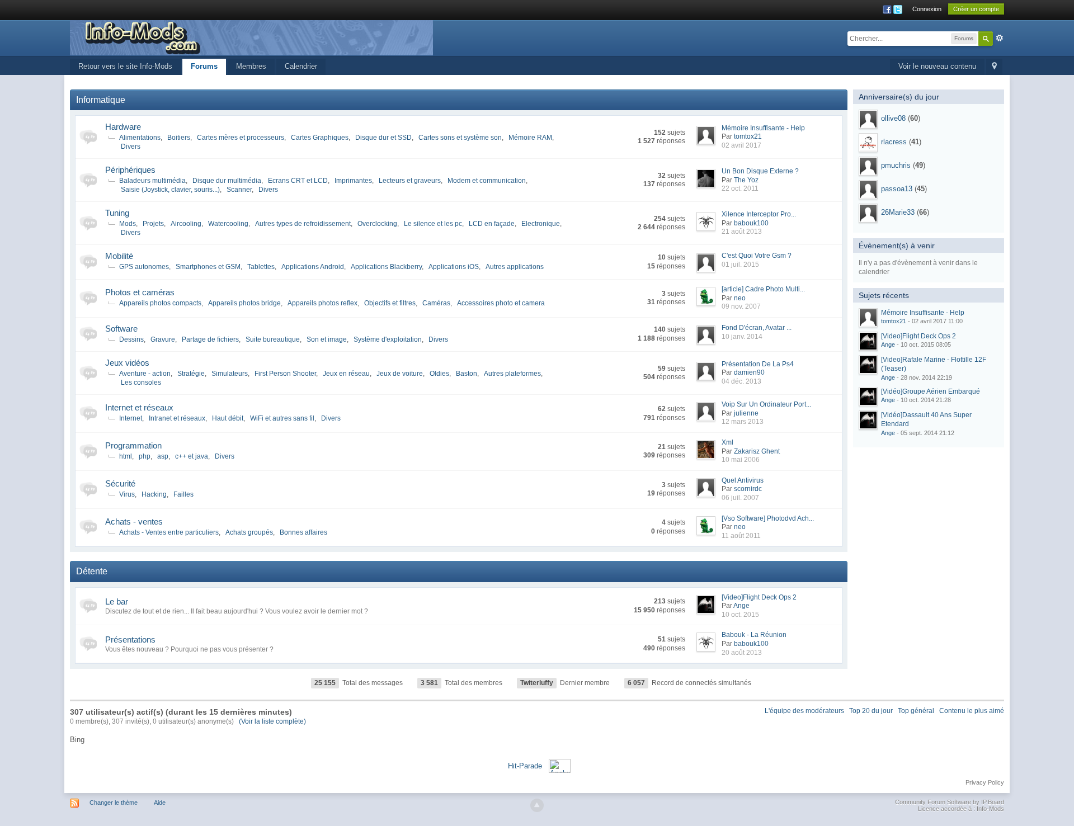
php (144, 456)
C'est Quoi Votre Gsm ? (757, 255)
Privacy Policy (984, 782)
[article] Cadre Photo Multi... (763, 289)
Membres (251, 66)
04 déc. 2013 (741, 381)
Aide (160, 802)
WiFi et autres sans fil (282, 418)
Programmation (133, 445)
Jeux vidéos (127, 362)
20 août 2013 (742, 653)
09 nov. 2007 (741, 306)
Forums (204, 66)
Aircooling (186, 224)
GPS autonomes (144, 267)
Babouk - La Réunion (754, 635)
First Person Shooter (285, 373)
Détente (91, 571)
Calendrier (301, 66)
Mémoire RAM (530, 137)
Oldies (439, 373)
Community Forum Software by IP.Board (949, 802)
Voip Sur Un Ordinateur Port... (766, 404)
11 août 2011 (741, 536)
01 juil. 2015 (740, 264)
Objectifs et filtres (390, 303)
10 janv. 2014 (742, 337)
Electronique (540, 224)
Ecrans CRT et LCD (298, 181)
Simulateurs (229, 373)
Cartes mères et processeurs (240, 137)
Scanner (239, 189)
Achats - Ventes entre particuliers (169, 532)
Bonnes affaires (303, 532)
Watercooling (228, 224)
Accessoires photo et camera (501, 303)
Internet (130, 418)
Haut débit (227, 418)
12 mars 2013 (743, 422)
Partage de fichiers (210, 339)
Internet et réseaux (139, 407)
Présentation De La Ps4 (758, 364)
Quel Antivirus (743, 480)
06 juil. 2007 (740, 498)
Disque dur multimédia (226, 181)
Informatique (100, 100)
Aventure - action (145, 373)
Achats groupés (249, 532)
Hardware (123, 126)
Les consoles (141, 382)
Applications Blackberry (386, 267)
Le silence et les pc (433, 224)
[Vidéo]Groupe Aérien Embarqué (930, 391)
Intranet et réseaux (177, 418)
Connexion (926, 9)
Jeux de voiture (399, 373)
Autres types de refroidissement (303, 224)
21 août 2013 (742, 231)
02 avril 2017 (741, 145)
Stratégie (191, 373)
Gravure (162, 339)
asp (162, 456)
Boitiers (178, 137)
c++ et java (191, 456)
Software (121, 328)
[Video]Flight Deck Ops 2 (759, 597)
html (125, 456)
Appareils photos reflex (322, 303)
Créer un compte (976, 9)
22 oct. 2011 (740, 188)
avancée (999, 38)
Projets (153, 224)
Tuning (117, 213)
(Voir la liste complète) (272, 721)
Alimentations (140, 137)
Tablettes (261, 267)
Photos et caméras (140, 292)
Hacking (154, 494)
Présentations (130, 639)
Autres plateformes (512, 373)
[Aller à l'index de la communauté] (251, 37)
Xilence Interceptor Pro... (759, 214)
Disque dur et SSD (383, 137)
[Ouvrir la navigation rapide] (994, 67)
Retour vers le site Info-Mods (125, 66)
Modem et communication (486, 181)
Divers (130, 146)
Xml (727, 442)
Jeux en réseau (346, 373)
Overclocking (377, 224)
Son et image (327, 339)
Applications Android (312, 267)
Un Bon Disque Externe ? (760, 171)
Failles (183, 494)
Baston (466, 373)
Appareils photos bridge (244, 303)
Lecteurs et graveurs (410, 181)
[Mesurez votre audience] (560, 765)
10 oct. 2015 (740, 615)
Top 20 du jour (871, 711)
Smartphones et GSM (208, 267)
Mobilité (119, 256)
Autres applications (515, 267)
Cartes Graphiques (319, 137)
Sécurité (120, 483)
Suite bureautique (273, 339)
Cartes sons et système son (460, 137)
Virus (127, 494)
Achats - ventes (134, 521)
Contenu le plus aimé (971, 711)
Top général (916, 711)
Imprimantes (353, 181)
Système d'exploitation (388, 339)
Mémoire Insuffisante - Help (763, 128)
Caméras (436, 303)
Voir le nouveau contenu (937, 66)
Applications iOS (453, 267)
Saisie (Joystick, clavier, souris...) (170, 189)
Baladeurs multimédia (152, 181)
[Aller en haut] (537, 805)
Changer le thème (114, 802)
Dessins (131, 339)
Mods (127, 224)
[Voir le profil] (868, 119)
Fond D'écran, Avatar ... (757, 328)
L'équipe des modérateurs (804, 711)
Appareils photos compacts (160, 303)
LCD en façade (492, 224)
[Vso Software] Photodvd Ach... (768, 518)
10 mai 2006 (741, 460)
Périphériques (130, 169)
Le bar (116, 601)
